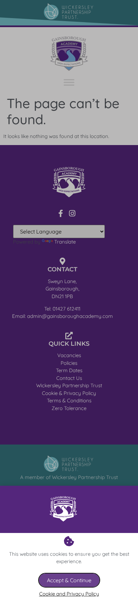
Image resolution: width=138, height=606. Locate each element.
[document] (69, 303)
